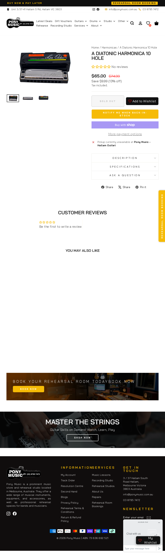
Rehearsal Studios (103, 486)
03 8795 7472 (151, 9)
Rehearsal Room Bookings (102, 504)
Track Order (68, 480)
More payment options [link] (125, 134)
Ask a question (125, 175)
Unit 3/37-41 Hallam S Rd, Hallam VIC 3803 (36, 9)
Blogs (64, 497)
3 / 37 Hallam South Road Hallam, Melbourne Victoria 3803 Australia (135, 483)
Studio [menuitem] (108, 21)
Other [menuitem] (121, 21)
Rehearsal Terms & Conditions (72, 509)
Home (95, 47)
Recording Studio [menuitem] (61, 25)
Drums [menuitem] (94, 21)
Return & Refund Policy (71, 519)
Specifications (125, 166)
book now (28, 389)
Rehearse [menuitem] (42, 25)
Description (125, 158)
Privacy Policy (69, 502)
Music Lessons (101, 474)
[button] (102, 67)
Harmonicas (109, 47)
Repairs (96, 497)
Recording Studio (102, 480)
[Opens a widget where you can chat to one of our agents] (143, 535)
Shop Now (82, 437)
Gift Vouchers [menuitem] (63, 21)
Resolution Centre (72, 486)
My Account (68, 474)
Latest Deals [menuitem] (44, 21)
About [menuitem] (95, 25)
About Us (97, 491)
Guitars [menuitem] (79, 21)
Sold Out (43, 355)
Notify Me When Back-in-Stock (125, 114)
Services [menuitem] (79, 25)
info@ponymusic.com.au (123, 9)
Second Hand (69, 491)
